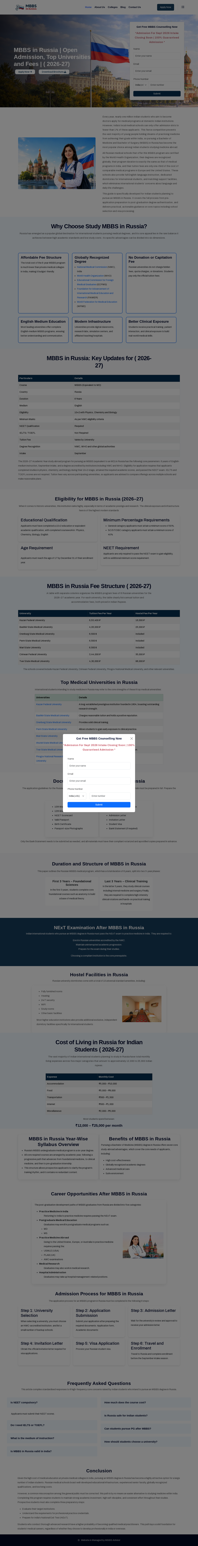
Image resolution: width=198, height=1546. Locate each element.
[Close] (131, 738)
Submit (99, 804)
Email (70, 774)
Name (71, 759)
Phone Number (75, 789)
